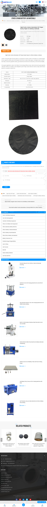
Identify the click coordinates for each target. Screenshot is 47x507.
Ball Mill (4, 250)
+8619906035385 (8, 459)
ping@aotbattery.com (10, 461)
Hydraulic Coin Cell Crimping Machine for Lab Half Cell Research (31, 283)
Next (45, 440)
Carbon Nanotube (31, 72)
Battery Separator (4, 479)
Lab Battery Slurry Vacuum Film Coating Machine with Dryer (31, 382)
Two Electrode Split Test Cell (6, 487)
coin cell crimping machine (6, 477)
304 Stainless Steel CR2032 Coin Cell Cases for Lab (8, 444)
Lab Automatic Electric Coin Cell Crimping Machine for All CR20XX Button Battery (32, 303)
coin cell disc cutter (5, 485)
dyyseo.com (29, 497)
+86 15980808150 (11, 463)
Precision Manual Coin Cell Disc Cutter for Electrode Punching (30, 264)
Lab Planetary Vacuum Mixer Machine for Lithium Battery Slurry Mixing (31, 402)
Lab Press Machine (6, 255)
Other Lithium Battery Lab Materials (10, 235)
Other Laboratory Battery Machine (10, 226)
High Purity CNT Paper (11, 193)
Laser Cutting (5, 244)
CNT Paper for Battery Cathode (39, 195)
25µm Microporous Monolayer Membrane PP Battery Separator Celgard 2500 (23, 445)
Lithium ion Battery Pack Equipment (10, 224)
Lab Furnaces (5, 247)
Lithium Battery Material (6, 475)
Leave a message (23, 504)
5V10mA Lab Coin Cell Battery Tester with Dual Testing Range (31, 362)
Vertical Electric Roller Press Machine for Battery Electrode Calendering (31, 342)
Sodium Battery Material (8, 253)
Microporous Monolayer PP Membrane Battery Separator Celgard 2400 (38, 445)
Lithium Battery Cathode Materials (10, 229)
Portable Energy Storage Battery (9, 241)
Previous (1, 440)
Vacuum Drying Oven (5, 491)
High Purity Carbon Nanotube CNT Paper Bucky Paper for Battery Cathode (21, 171)
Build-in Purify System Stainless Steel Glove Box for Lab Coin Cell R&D (31, 323)
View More (22, 267)
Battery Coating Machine (6, 481)
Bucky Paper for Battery (32, 193)
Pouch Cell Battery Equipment (9, 215)
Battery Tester (4, 473)
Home (4, 20)
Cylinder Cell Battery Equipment (9, 221)
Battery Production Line (7, 238)
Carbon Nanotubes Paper (21, 193)
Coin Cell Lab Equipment (8, 218)
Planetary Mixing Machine (6, 489)
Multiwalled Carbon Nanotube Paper (24, 195)
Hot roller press (4, 483)
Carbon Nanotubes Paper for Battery (9, 195)
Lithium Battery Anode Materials (9, 232)
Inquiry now (41, 502)
